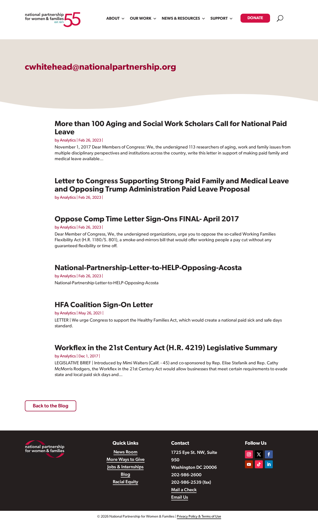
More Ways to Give (126, 460)
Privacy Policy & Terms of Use (199, 517)
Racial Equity (125, 482)
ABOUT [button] (112, 19)
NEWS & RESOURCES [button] (181, 19)
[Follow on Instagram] (249, 454)
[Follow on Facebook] (269, 454)
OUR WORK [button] (140, 19)
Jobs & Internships (125, 467)
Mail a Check (184, 490)
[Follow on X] (259, 454)
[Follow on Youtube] (249, 464)
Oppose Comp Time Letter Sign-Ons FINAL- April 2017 (147, 219)
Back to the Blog (50, 406)
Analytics (68, 140)
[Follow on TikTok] (259, 464)
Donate (255, 18)
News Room (125, 452)
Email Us (179, 497)
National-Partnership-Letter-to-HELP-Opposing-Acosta (148, 268)
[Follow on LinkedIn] (269, 464)
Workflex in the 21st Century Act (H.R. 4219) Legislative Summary (166, 348)
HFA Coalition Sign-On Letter (104, 305)
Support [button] (219, 19)
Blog (125, 475)
